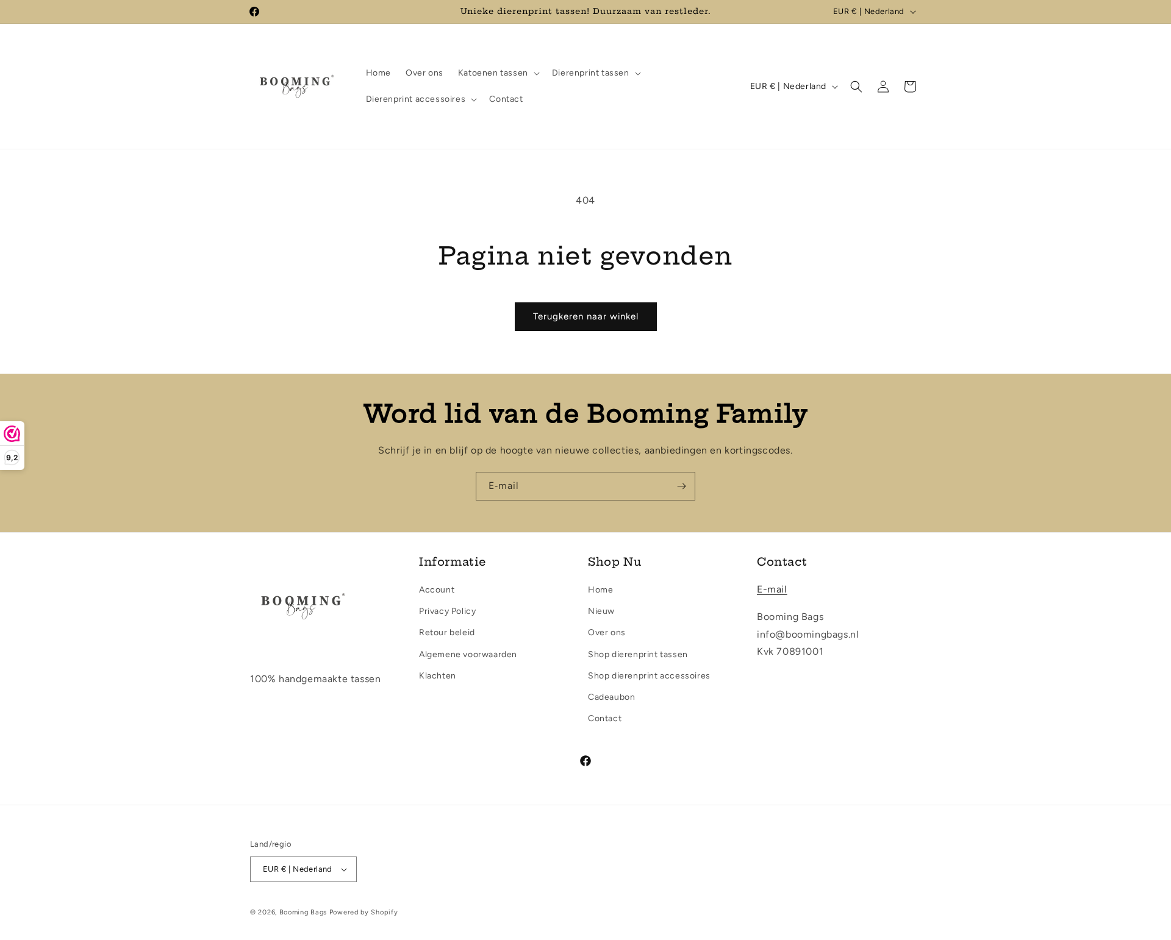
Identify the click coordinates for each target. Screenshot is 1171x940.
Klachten (437, 676)
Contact (604, 718)
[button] (498, 73)
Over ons (607, 632)
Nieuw (601, 611)
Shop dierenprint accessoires (649, 676)
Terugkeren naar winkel (586, 316)
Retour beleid (447, 632)
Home (600, 590)
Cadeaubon (611, 697)
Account (436, 590)
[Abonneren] (681, 486)
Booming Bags (303, 912)
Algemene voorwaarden (468, 654)
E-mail (772, 589)
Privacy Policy (447, 611)
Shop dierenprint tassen (638, 654)
